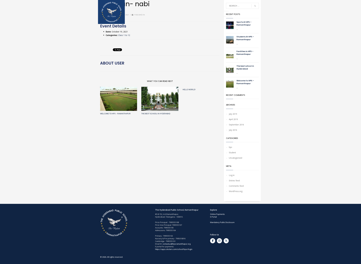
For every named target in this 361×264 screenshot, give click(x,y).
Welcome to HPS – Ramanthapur (115, 114)
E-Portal (213, 217)
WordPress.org (235, 191)
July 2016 (233, 130)
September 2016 (236, 124)
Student (232, 152)
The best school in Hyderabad (155, 114)
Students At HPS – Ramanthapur (245, 38)
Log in (232, 175)
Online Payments (217, 214)
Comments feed (236, 186)
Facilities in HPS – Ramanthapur (244, 53)
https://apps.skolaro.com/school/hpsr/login (173, 249)
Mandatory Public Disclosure (222, 222)
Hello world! (189, 90)
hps (230, 147)
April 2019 (233, 119)
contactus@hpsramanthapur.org (177, 244)
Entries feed (234, 180)
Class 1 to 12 (124, 35)
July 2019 (233, 114)
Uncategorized (235, 158)
